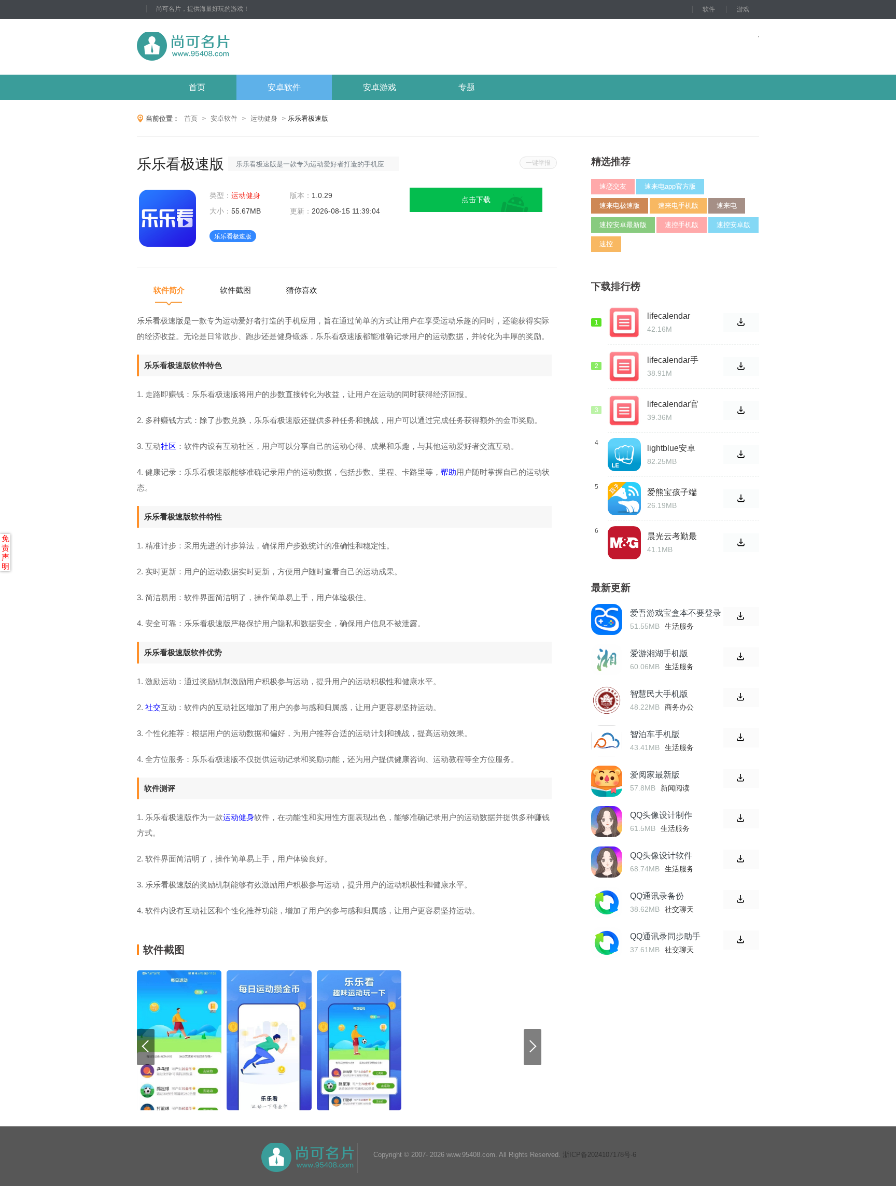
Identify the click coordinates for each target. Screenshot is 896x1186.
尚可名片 (240, 47)
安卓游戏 (379, 87)
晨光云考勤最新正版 (672, 536)
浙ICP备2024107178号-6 (599, 1155)
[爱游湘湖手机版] (606, 659)
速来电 (727, 205)
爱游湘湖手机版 (659, 653)
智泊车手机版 (655, 734)
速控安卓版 (733, 225)
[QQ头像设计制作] (606, 821)
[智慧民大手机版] (606, 700)
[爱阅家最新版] (606, 781)
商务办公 (679, 707)
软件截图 (235, 290)
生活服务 (679, 626)
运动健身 (263, 118)
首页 (197, 87)
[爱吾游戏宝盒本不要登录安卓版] (606, 619)
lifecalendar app (668, 316)
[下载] (741, 616)
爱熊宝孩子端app (672, 492)
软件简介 (169, 290)
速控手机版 (681, 225)
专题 (466, 87)
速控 (606, 244)
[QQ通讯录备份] (606, 902)
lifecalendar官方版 (672, 404)
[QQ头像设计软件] (606, 862)
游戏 (743, 9)
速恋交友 (612, 186)
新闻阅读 (675, 788)
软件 (709, 9)
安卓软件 (284, 87)
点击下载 (476, 199)
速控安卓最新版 (623, 225)
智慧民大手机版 (659, 693)
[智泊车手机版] (606, 740)
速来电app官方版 (670, 186)
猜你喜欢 (301, 290)
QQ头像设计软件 (661, 855)
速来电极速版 (619, 205)
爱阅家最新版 (655, 774)
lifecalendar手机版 (672, 360)
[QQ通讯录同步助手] (606, 942)
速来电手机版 (678, 205)
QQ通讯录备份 (657, 896)
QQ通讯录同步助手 (665, 936)
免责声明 (5, 552)
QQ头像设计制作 (661, 815)
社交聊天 (679, 909)
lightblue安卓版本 (671, 448)
